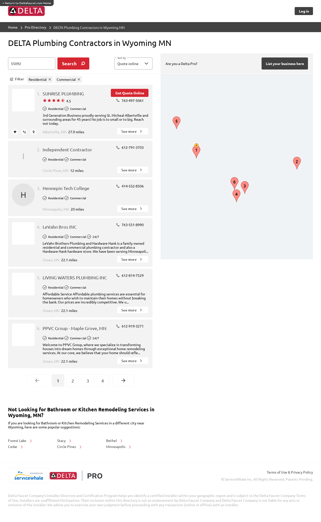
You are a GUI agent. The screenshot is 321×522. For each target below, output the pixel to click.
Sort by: (121, 58)
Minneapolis (116, 446)
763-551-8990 (132, 224)
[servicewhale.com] (28, 475)
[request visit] (33, 132)
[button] (133, 63)
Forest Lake (17, 440)
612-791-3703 (132, 147)
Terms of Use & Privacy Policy (290, 472)
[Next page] (123, 380)
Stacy (61, 440)
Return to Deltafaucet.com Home (27, 3)
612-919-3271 (132, 326)
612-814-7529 (132, 275)
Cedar (13, 446)
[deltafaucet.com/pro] (75, 476)
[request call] (24, 132)
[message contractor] (15, 132)
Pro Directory (35, 27)
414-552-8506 (132, 186)
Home (13, 27)
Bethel (112, 440)
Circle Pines (67, 446)
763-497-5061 (132, 100)
